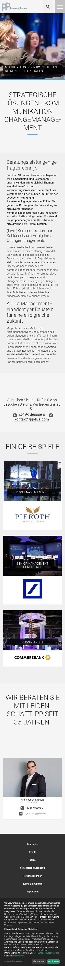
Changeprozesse (16, 281)
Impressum (32, 891)
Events (32, 852)
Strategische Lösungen (32, 867)
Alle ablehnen (38, 961)
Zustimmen (53, 961)
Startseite (32, 844)
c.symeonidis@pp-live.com (35, 813)
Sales (33, 860)
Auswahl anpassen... (14, 961)
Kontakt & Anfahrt (32, 883)
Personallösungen (32, 875)
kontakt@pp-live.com (31, 419)
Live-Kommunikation (34, 224)
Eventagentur (42, 178)
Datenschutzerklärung (48, 953)
